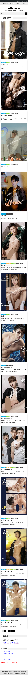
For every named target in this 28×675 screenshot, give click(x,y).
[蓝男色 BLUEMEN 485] (14, 445)
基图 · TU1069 (14, 8)
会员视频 (8, 62)
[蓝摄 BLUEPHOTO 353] (14, 598)
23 (9, 631)
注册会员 (23, 3)
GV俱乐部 (12, 3)
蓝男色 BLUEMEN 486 (6, 418)
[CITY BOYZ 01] (14, 142)
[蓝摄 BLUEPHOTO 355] (14, 496)
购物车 (18, 3)
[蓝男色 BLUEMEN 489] (14, 241)
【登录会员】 (19, 1)
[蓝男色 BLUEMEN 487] (14, 343)
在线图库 (3, 62)
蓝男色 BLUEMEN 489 (6, 265)
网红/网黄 (8, 263)
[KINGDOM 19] (14, 191)
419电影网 (6, 3)
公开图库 (13, 164)
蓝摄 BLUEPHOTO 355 (7, 520)
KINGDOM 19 (4, 216)
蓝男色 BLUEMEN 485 (6, 469)
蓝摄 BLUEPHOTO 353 (7, 622)
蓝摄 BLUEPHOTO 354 (7, 571)
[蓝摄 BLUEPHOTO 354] (14, 547)
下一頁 (12, 631)
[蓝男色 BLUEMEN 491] (14, 91)
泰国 (16, 62)
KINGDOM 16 (4, 64)
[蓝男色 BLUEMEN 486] (14, 394)
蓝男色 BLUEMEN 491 (6, 115)
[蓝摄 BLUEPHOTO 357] (14, 292)
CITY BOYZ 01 (4, 166)
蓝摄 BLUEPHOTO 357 (7, 316)
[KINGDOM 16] (14, 40)
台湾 (16, 113)
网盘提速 (11, 673)
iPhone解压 (17, 673)
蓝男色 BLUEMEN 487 (6, 367)
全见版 (12, 62)
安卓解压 (24, 673)
